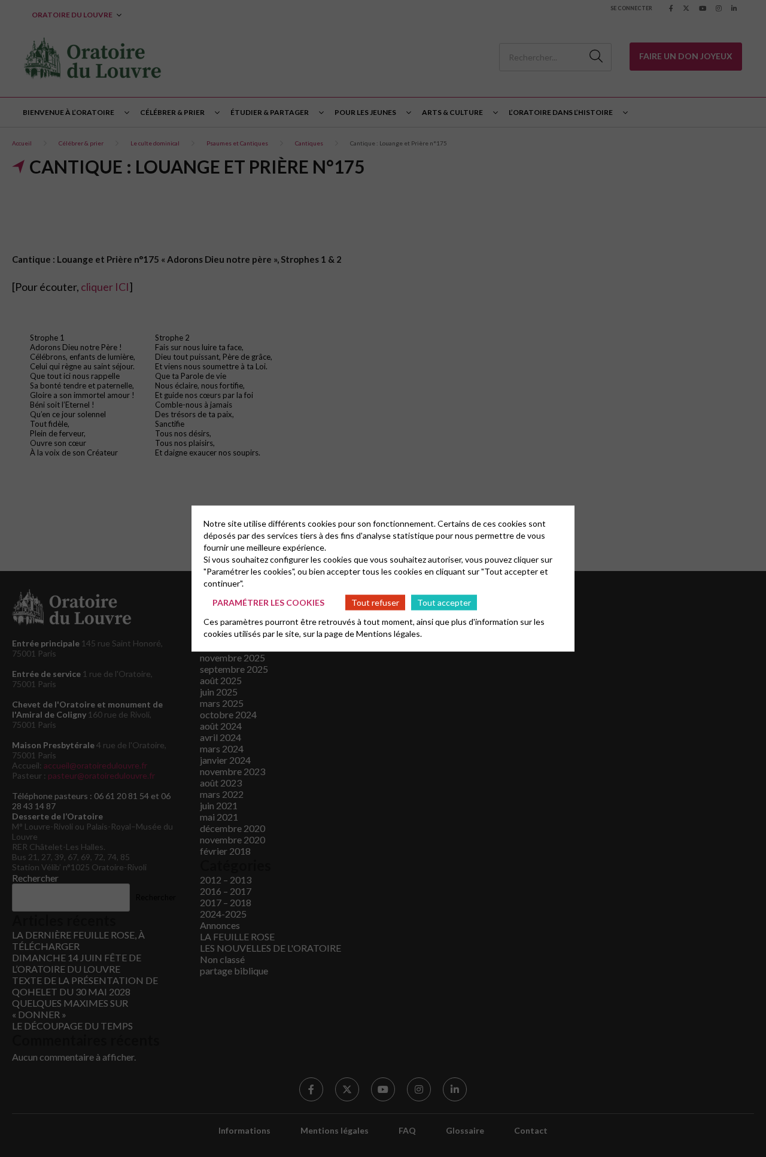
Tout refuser (375, 602)
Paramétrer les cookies (268, 602)
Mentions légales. (389, 633)
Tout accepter (444, 602)
